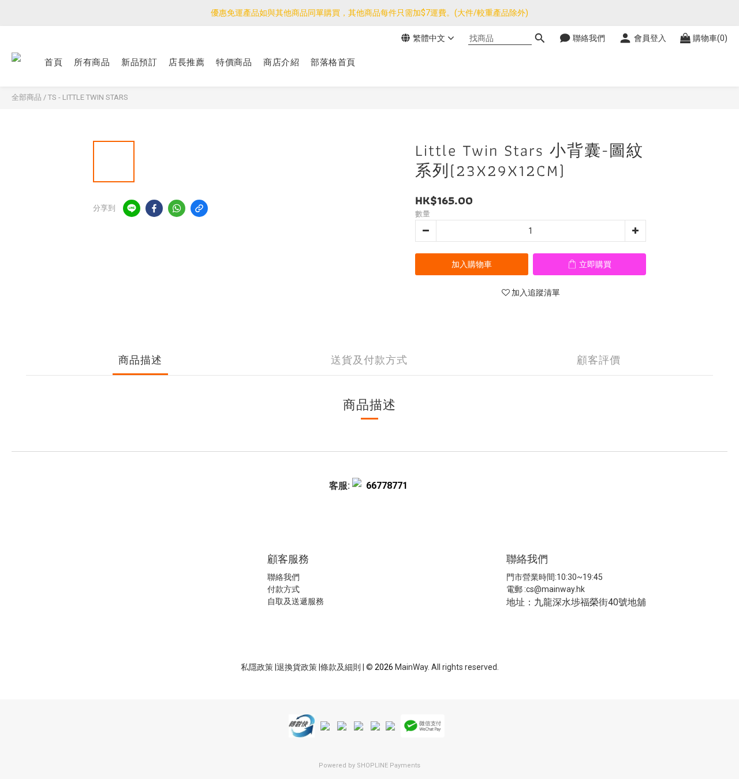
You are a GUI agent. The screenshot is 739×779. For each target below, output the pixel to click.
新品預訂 (139, 62)
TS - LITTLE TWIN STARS (88, 97)
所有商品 (92, 62)
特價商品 (234, 62)
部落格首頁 (333, 62)
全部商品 (27, 97)
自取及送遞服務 (295, 601)
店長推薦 (186, 62)
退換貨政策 (298, 667)
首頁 (53, 62)
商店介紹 (281, 62)
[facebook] (154, 208)
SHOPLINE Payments (388, 765)
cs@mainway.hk (555, 589)
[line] (131, 208)
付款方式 (283, 589)
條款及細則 (341, 667)
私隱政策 (257, 667)
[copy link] (199, 208)
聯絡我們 (283, 577)
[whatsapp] (176, 208)
